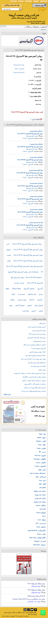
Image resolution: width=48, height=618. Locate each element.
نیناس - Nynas (41, 534)
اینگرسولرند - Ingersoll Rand (37, 530)
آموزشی (36, 1)
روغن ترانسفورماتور (39, 341)
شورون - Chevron (40, 455)
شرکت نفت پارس (40, 498)
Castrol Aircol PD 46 (36, 144)
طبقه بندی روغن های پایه (38, 366)
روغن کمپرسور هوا (19, 65)
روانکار (12, 300)
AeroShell (42, 487)
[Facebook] (35, 610)
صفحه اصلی (43, 1)
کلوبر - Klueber (41, 441)
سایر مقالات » (6, 394)
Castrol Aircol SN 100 (36, 222)
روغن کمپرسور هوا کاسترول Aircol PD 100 (30, 173)
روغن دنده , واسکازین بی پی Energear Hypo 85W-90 (28, 599)
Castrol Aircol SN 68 (18, 72)
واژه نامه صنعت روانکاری (11, 5)
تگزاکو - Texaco (41, 462)
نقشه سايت (5, 616)
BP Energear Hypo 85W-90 (36, 596)
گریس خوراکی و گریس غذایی (37, 327)
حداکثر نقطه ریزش (35, 96)
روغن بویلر (42, 323)
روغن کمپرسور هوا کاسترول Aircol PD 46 (30, 146)
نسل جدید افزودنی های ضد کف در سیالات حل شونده (30, 373)
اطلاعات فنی (36, 119)
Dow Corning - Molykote (38, 473)
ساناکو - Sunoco (41, 505)
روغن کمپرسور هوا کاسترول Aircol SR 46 (30, 199)
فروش (29, 305)
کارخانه (32, 300)
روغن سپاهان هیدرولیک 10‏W (36, 590)
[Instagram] (28, 610)
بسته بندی (21, 294)
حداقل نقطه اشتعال (35, 92)
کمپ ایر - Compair (40, 541)
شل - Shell (42, 434)
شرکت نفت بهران (40, 495)
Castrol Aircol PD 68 (36, 157)
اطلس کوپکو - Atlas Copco (37, 537)
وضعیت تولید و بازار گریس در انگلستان (34, 377)
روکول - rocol (41, 520)
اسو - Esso (42, 480)
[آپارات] (25, 610)
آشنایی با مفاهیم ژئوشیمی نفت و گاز (34, 345)
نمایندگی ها (28, 1)
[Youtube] (32, 610)
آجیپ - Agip (42, 470)
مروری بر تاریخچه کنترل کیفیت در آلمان (34, 380)
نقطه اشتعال (16, 288)
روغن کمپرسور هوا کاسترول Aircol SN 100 (30, 225)
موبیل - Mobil (41, 437)
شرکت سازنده (19, 283)
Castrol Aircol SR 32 (36, 183)
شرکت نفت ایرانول (40, 502)
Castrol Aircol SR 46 (36, 196)
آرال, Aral (43, 509)
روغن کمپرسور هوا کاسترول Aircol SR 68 (30, 212)
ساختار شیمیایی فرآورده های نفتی (35, 355)
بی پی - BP (42, 452)
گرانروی (39, 80)
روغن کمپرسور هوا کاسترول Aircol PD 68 (30, 159)
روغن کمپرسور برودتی (39, 330)
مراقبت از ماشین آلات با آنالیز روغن (35, 384)
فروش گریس (20, 305)
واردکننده (25, 311)
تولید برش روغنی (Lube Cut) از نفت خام (33, 359)
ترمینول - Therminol (39, 545)
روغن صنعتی (22, 300)
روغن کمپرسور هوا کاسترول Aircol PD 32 (30, 133)
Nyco (44, 516)
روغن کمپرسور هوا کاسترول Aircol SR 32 (30, 186)
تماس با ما (13, 1)
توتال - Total (42, 445)
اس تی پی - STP (41, 523)
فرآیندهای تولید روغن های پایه (37, 362)
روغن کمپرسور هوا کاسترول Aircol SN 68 (27, 244)
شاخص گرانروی (36, 88)
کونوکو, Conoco (41, 512)
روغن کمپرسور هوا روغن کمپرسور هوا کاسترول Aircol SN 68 (24, 266)
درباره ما (21, 1)
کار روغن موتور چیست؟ (38, 348)
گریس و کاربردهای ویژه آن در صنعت (35, 387)
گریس (33, 311)
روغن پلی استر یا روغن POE (37, 334)
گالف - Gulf (42, 484)
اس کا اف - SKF (41, 477)
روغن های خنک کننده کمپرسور (36, 337)
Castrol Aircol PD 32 (36, 131)
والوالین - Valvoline (40, 459)
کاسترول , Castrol (19, 68)
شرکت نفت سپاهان (40, 491)
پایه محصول (32, 294)
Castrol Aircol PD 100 (36, 170)
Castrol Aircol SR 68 (36, 209)
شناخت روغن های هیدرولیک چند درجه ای (33, 391)
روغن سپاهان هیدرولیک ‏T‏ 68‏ (36, 583)
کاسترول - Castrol (40, 466)
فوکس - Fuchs (41, 448)
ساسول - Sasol (41, 527)
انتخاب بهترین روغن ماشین (37, 352)
